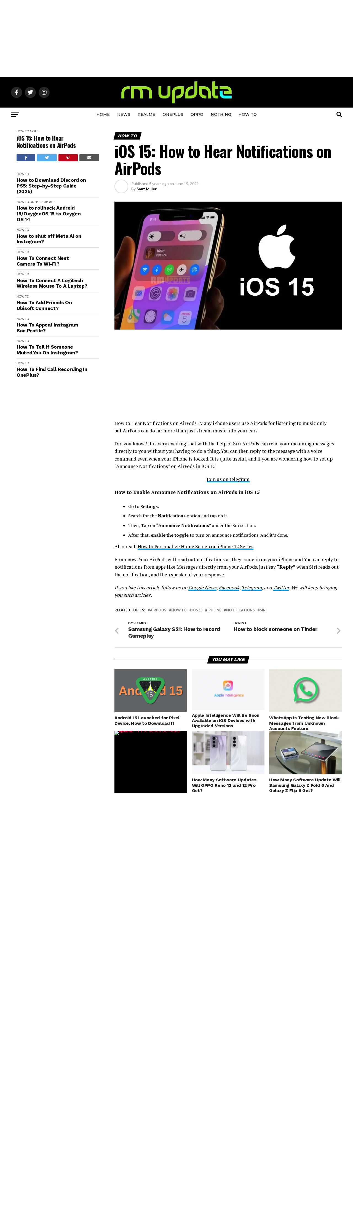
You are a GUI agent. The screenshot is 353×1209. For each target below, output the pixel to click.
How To (248, 114)
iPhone (214, 610)
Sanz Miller (147, 188)
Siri (263, 610)
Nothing (221, 114)
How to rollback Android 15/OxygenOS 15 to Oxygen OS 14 (49, 213)
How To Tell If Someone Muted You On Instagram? (47, 349)
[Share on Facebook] (26, 157)
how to (179, 610)
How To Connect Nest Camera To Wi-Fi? (43, 261)
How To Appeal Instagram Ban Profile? (47, 327)
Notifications (240, 610)
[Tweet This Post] (47, 157)
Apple (34, 131)
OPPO (197, 114)
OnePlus (173, 114)
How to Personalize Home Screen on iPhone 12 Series (195, 546)
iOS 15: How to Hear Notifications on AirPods (46, 142)
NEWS (123, 114)
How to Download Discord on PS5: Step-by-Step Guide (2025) (51, 185)
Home (103, 114)
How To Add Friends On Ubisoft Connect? (44, 305)
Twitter (281, 587)
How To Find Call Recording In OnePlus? (52, 372)
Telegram (252, 587)
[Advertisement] (176, 38)
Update (49, 202)
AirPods (158, 610)
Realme (146, 114)
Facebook (229, 587)
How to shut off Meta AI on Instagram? (49, 239)
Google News (202, 587)
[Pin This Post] (68, 157)
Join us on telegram (228, 479)
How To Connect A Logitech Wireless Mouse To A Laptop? (52, 283)
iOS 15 (197, 610)
